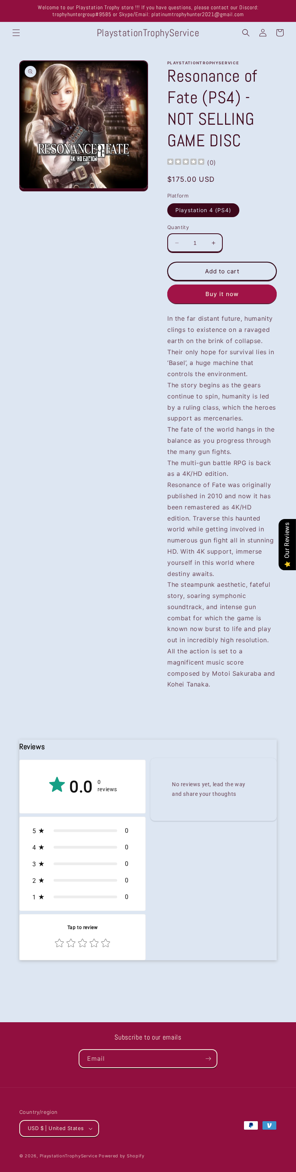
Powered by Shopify (122, 1156)
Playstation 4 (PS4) (203, 210)
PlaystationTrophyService (69, 1156)
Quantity (178, 227)
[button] (16, 32)
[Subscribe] (208, 1058)
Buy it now (222, 294)
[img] (185, 163)
